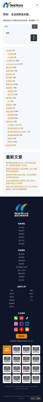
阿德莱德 (12, 303)
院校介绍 (11, 94)
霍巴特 (12, 306)
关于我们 (21, 227)
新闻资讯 (9, 84)
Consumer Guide (9, 386)
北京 (31, 297)
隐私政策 (21, 244)
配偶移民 (21, 277)
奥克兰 (31, 293)
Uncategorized (11, 64)
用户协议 (21, 240)
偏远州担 (9, 67)
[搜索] (35, 26)
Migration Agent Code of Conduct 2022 (26, 386)
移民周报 (11, 118)
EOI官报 (10, 54)
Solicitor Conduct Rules (21, 389)
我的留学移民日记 (14, 128)
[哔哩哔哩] (16, 324)
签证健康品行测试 (21, 267)
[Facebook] (21, 324)
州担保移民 (21, 260)
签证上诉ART (21, 270)
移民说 (10, 138)
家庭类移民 (21, 273)
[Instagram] (16, 329)
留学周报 (11, 115)
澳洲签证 (9, 105)
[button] (16, 318)
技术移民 (21, 257)
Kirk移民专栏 (10, 61)
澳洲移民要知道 (13, 135)
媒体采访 (9, 74)
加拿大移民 (10, 71)
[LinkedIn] (27, 324)
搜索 (7, 33)
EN (39, 398)
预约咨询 (21, 336)
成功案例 (9, 78)
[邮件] (27, 329)
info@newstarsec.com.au (24, 341)
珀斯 (31, 290)
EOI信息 (9, 50)
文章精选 (9, 81)
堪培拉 (12, 297)
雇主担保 (9, 145)
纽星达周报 (10, 111)
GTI (9, 101)
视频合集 (9, 122)
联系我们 (21, 237)
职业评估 (21, 280)
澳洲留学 (9, 88)
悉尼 (11, 290)
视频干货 (11, 142)
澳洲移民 (9, 98)
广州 (31, 300)
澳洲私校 (11, 91)
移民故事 (9, 108)
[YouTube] (21, 329)
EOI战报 (10, 57)
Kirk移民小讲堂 (13, 125)
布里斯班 (12, 300)
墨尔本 (12, 293)
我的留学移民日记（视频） (17, 132)
